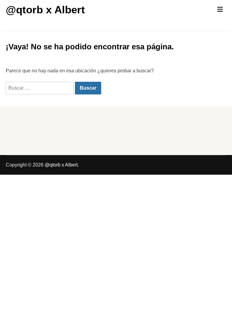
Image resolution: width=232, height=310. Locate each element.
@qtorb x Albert (45, 9)
